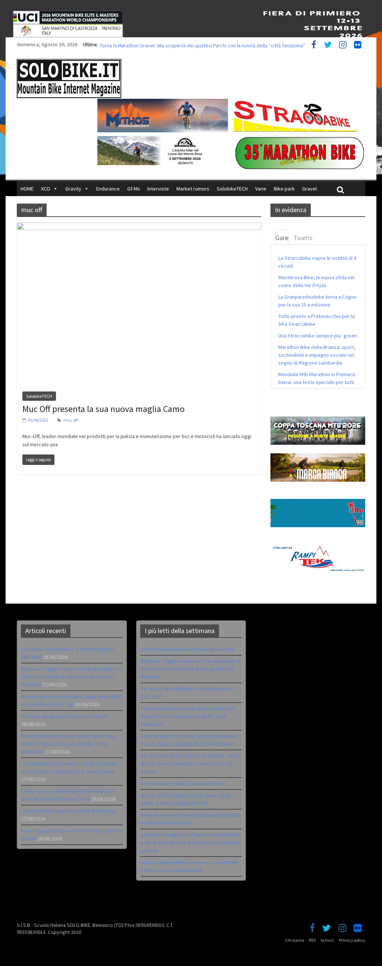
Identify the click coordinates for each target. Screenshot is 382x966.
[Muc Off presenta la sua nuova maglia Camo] (139, 227)
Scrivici (327, 940)
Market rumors (192, 188)
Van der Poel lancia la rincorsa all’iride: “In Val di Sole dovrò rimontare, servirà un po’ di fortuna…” (189, 763)
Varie (260, 188)
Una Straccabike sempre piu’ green (317, 335)
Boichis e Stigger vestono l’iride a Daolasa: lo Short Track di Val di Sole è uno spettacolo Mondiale (71, 676)
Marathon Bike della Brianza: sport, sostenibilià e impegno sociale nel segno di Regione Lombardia (317, 355)
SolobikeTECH (232, 188)
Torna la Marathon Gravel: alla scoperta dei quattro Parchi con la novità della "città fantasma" (187, 716)
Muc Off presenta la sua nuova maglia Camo (103, 409)
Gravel (309, 188)
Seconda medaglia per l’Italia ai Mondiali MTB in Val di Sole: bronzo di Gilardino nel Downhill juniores (189, 842)
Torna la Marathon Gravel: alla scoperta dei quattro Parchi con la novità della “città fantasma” (68, 744)
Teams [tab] (303, 237)
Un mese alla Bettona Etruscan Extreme (143, 44)
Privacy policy (352, 940)
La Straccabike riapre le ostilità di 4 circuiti (68, 811)
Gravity (73, 188)
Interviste (158, 188)
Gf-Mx (133, 188)
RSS (312, 940)
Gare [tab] (281, 237)
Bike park (284, 188)
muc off (70, 420)
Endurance (108, 188)
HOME (27, 188)
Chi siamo (294, 940)
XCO (45, 188)
